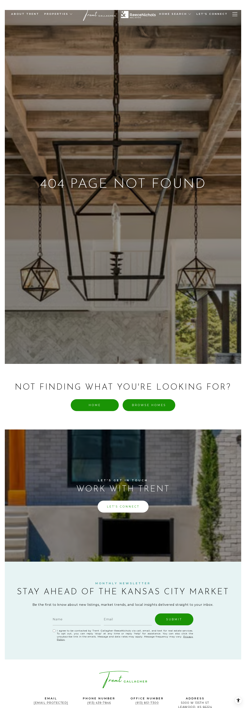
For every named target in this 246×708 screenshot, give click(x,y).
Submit (174, 619)
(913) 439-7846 (99, 703)
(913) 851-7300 (147, 703)
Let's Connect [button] (123, 506)
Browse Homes (149, 405)
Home (95, 405)
